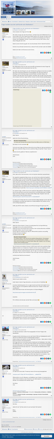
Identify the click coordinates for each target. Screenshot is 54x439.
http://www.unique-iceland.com (18, 390)
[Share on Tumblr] (48, 53)
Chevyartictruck (18, 277)
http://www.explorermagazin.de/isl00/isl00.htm (24, 292)
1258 (6, 282)
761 (5, 139)
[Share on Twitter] (43, 53)
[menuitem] (52, 17)
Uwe (16, 368)
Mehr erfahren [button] (10, 436)
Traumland (15, 167)
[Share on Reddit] (45, 53)
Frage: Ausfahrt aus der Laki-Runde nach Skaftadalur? (17, 24)
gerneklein (4, 136)
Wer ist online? (5, 425)
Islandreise (4, 16)
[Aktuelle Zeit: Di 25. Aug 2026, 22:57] (51, 21)
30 (5, 35)
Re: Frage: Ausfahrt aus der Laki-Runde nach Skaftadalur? (24, 62)
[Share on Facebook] (41, 53)
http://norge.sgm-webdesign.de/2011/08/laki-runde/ (38, 187)
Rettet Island (15, 164)
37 (5, 334)
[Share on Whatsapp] (50, 53)
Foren (9, 16)
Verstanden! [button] (46, 436)
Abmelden (3, 18)
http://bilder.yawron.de (19, 56)
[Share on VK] (46, 53)
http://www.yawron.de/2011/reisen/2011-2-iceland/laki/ (25, 196)
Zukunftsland (15, 163)
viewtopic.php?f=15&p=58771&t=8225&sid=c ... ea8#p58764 (27, 374)
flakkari (3, 331)
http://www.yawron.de (21, 58)
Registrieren (9, 18)
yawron (3, 66)
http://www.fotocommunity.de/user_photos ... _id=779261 (29, 361)
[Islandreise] (27, 8)
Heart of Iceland (16, 165)
